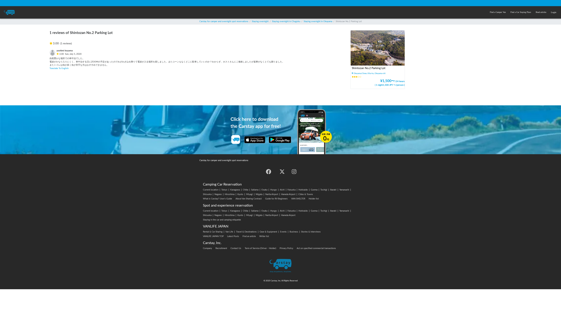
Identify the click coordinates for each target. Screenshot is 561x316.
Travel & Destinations (246, 232)
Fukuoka (292, 190)
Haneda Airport (288, 194)
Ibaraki (333, 190)
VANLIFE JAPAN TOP (213, 236)
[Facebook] (268, 171)
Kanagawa (235, 190)
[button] (498, 12)
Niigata (259, 194)
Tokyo (224, 190)
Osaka (264, 190)
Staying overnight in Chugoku (286, 21)
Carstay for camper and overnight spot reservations (223, 21)
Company (207, 248)
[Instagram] (294, 171)
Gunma (314, 190)
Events (283, 232)
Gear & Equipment (268, 232)
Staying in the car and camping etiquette (222, 220)
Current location (210, 190)
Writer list (264, 236)
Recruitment (221, 248)
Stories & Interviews (311, 232)
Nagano (218, 194)
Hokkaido (303, 190)
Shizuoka (207, 194)
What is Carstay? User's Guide (217, 199)
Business (294, 232)
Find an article (249, 236)
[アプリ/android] (280, 139)
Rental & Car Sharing (213, 232)
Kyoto (240, 194)
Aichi (282, 190)
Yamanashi (344, 190)
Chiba (245, 190)
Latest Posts (233, 236)
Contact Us (236, 248)
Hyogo (273, 190)
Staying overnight (260, 21)
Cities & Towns (305, 194)
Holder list (314, 199)
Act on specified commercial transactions (316, 248)
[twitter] (282, 171)
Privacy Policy (286, 248)
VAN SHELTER (298, 199)
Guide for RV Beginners (276, 199)
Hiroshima (229, 194)
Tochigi (323, 190)
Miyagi (249, 194)
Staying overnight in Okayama (318, 21)
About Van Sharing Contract (249, 199)
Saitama (254, 190)
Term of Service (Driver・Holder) (260, 248)
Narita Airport (271, 194)
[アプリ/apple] (254, 139)
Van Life (229, 232)
